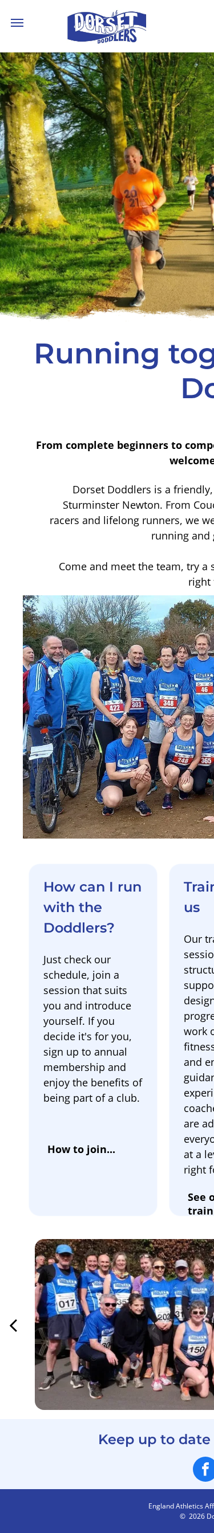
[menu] (17, 22)
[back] (13, 1324)
